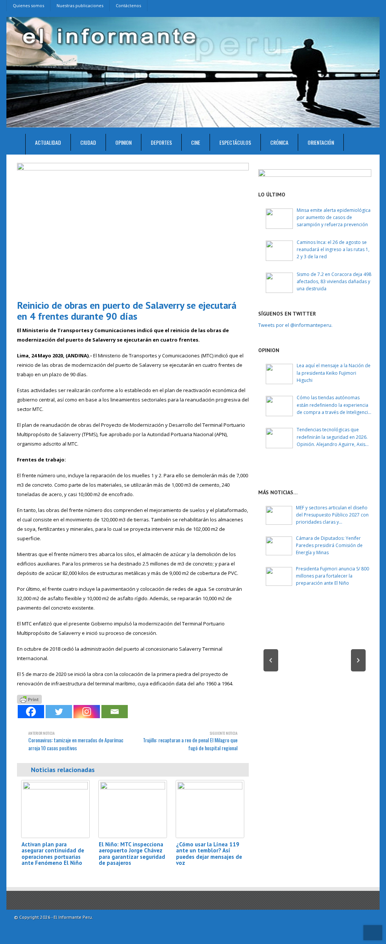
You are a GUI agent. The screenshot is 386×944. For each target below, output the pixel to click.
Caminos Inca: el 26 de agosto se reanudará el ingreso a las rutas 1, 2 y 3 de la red (333, 249)
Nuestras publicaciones (80, 5)
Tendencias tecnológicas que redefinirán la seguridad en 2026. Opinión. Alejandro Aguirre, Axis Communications (332, 437)
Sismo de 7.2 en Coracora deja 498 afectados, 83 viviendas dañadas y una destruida (334, 281)
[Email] (114, 711)
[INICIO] (16, 144)
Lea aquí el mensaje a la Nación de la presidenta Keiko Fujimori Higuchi (334, 372)
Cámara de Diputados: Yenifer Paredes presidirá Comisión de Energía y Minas (329, 545)
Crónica (279, 142)
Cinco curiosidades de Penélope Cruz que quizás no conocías (314, 677)
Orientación (321, 142)
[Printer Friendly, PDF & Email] (29, 698)
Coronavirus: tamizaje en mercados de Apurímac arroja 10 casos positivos (75, 741)
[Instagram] (87, 711)
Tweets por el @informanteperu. (295, 325)
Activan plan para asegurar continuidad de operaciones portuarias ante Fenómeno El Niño (52, 854)
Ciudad (88, 142)
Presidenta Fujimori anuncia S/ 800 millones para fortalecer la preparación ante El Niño (332, 575)
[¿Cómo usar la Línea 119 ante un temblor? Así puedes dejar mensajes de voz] (210, 808)
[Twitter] (59, 711)
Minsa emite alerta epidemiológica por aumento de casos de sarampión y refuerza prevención (334, 217)
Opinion (123, 142)
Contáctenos (128, 5)
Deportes (161, 142)
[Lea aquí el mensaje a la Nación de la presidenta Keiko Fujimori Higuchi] (279, 374)
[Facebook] (31, 711)
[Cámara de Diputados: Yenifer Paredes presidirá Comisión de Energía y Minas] (279, 545)
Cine (195, 142)
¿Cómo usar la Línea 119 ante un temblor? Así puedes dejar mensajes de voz (209, 854)
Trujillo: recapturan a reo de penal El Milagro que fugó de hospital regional (190, 741)
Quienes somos (28, 5)
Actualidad (48, 142)
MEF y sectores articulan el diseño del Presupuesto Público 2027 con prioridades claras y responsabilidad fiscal (332, 515)
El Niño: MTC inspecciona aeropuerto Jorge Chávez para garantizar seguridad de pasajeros (132, 854)
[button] (270, 660)
